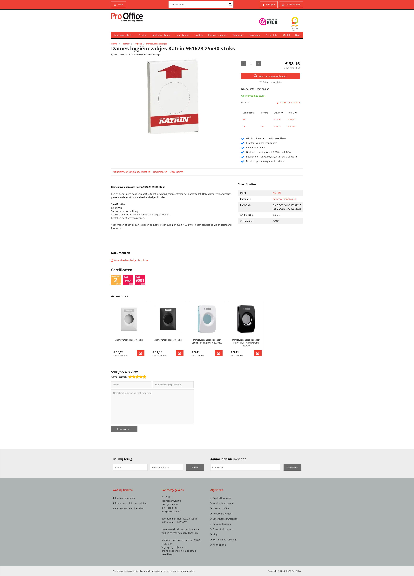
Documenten (160, 171)
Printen (143, 35)
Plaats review (124, 429)
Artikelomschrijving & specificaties (131, 171)
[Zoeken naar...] (230, 4)
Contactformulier (222, 498)
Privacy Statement (222, 513)
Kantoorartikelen (161, 35)
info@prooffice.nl (171, 511)
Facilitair (198, 35)
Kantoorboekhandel (223, 503)
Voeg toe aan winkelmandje (273, 76)
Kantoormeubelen (123, 35)
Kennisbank (219, 544)
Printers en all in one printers (131, 503)
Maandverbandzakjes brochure (131, 260)
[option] (173, 97)
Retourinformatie (222, 524)
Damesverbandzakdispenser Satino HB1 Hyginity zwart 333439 (246, 342)
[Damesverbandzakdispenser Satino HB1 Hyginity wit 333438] (207, 319)
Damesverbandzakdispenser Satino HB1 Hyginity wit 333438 (207, 341)
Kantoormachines (217, 35)
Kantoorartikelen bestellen (129, 508)
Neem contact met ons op (255, 88)
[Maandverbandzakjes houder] (129, 319)
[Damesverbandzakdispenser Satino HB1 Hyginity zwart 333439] (246, 319)
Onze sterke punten (223, 529)
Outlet (286, 35)
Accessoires (176, 171)
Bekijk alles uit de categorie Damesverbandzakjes (137, 54)
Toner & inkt (182, 35)
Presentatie (272, 35)
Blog (297, 35)
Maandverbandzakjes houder (129, 339)
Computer (238, 35)
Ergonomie (254, 35)
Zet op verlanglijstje (272, 82)
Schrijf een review (290, 102)
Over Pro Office (221, 508)
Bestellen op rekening (225, 539)
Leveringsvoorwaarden (225, 518)
